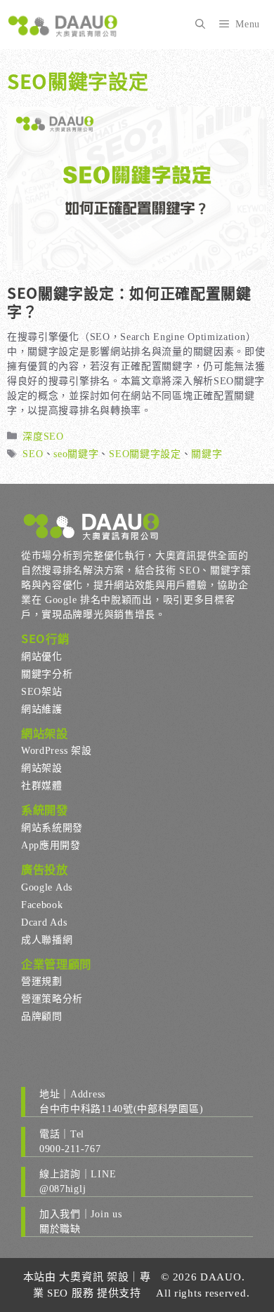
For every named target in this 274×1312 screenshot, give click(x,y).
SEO (32, 454)
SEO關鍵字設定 (145, 454)
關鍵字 (206, 454)
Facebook (42, 905)
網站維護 (42, 709)
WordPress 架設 (56, 750)
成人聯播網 (47, 940)
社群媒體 (42, 785)
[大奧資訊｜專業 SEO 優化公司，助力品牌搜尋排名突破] (63, 24)
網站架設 (42, 768)
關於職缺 (60, 1229)
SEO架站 (42, 692)
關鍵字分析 (47, 674)
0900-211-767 (69, 1149)
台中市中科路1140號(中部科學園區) (121, 1109)
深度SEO (43, 436)
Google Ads (46, 887)
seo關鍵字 (75, 454)
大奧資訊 (81, 1277)
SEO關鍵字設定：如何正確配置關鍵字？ (129, 301)
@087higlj (62, 1189)
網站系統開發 (52, 828)
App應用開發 (51, 845)
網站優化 (42, 656)
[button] (200, 24)
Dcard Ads (44, 922)
